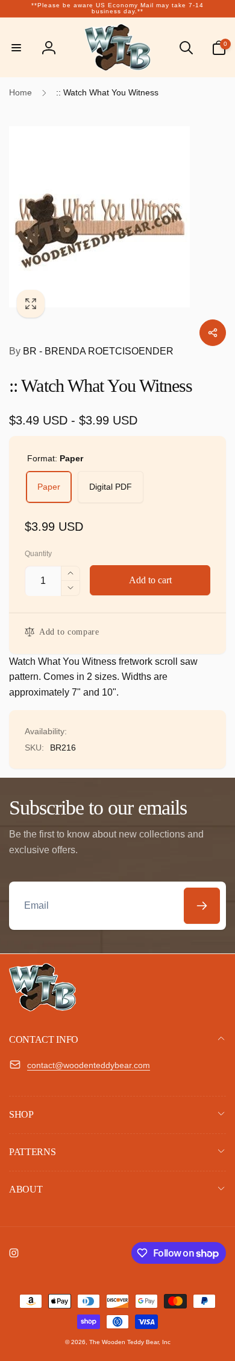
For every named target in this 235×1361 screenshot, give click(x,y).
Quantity (38, 554)
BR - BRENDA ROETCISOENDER (91, 351)
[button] (16, 47)
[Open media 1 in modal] (117, 216)
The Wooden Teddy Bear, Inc (130, 1342)
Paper (48, 487)
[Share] (212, 332)
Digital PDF (110, 487)
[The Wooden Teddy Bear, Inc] (42, 1008)
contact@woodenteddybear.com (88, 1065)
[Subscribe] (202, 906)
